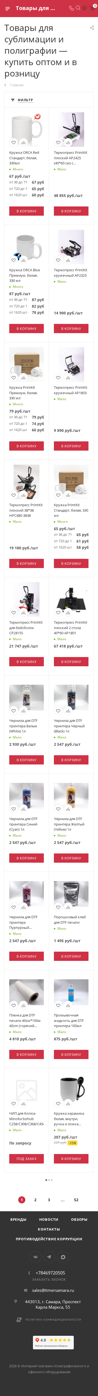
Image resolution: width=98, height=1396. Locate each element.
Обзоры (79, 1219)
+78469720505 (50, 1273)
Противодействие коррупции (49, 1238)
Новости (49, 1219)
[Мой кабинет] (84, 8)
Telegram (49, 1257)
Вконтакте (35, 1257)
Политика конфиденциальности (53, 1319)
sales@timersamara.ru (53, 1290)
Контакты (49, 1229)
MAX (63, 1257)
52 (76, 1199)
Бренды (18, 1219)
